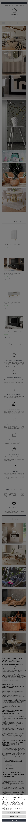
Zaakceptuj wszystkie (14, 820)
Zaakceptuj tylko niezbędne (14, 812)
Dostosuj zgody (14, 816)
